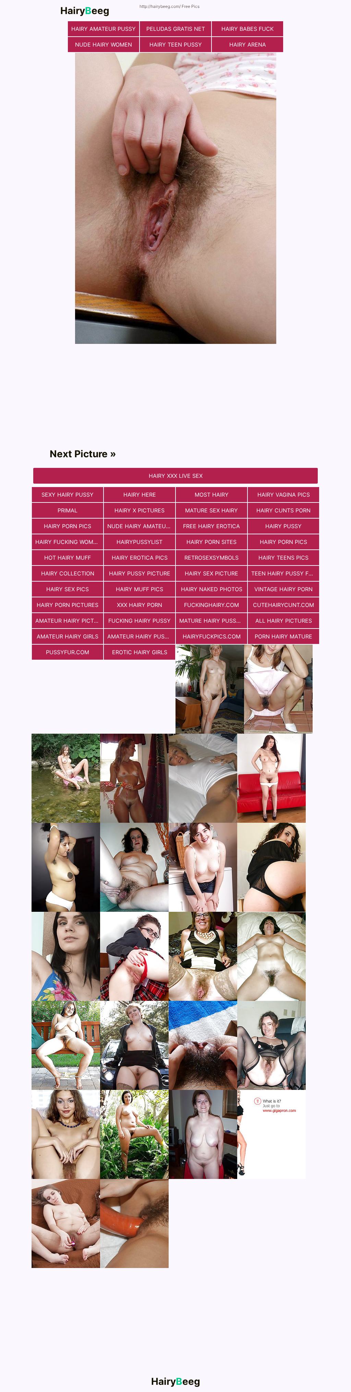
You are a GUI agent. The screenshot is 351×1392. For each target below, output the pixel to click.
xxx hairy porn (139, 604)
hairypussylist (139, 541)
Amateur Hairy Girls (67, 636)
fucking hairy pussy (139, 620)
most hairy (212, 494)
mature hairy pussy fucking (213, 620)
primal (67, 510)
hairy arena (247, 44)
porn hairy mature (283, 636)
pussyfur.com (67, 652)
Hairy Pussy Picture (139, 573)
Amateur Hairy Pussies (141, 636)
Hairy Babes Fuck (247, 28)
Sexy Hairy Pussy (67, 494)
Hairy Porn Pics (67, 526)
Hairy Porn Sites (211, 541)
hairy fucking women (68, 541)
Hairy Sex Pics (67, 589)
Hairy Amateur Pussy (103, 28)
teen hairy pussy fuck (285, 573)
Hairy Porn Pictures (67, 604)
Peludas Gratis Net (175, 28)
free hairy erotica (211, 526)
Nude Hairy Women (103, 44)
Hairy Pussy (283, 526)
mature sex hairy (211, 510)
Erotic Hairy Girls (139, 652)
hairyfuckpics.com (212, 636)
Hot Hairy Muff (67, 557)
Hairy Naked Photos (211, 589)
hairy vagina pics (283, 494)
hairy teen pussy (175, 44)
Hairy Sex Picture (211, 573)
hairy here (139, 494)
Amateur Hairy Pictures (69, 620)
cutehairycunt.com (283, 604)
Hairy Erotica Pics (140, 557)
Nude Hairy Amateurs (140, 526)
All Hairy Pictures (283, 620)
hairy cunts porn (283, 510)
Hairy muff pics (139, 589)
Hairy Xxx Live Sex (176, 475)
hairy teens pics (283, 557)
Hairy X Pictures (139, 510)
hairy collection (67, 573)
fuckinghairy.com (211, 604)
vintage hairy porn (283, 589)
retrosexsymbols (211, 557)
